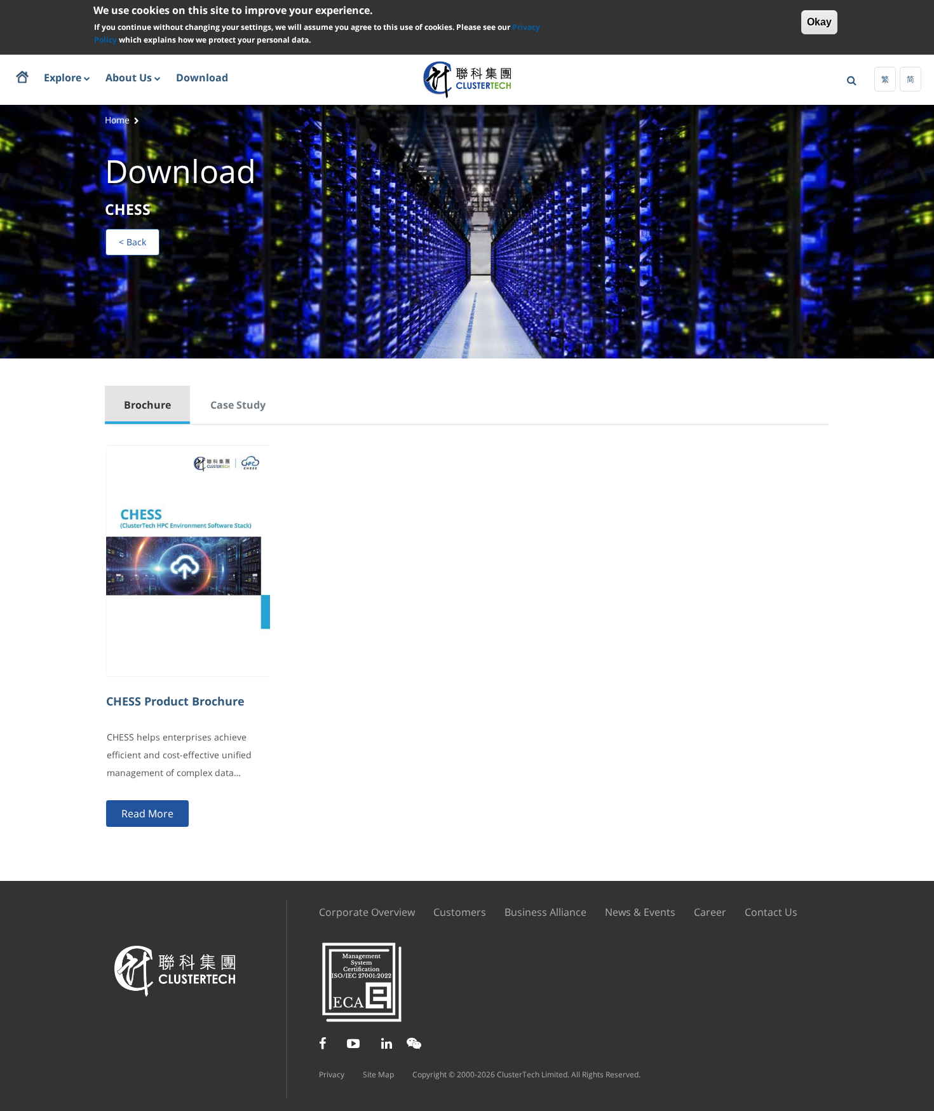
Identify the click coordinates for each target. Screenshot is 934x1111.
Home (117, 120)
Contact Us (771, 912)
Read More (147, 814)
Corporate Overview (367, 912)
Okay (819, 22)
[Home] (467, 79)
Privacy (331, 1074)
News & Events (640, 912)
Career (710, 912)
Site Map (378, 1074)
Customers (459, 912)
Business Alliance (545, 912)
